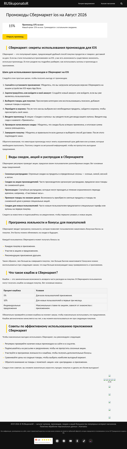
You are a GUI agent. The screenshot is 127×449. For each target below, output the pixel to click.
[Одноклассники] (77, 441)
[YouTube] (70, 441)
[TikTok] (84, 441)
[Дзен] (90, 441)
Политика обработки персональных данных (58, 427)
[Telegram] (64, 441)
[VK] (57, 441)
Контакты (83, 427)
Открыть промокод (14, 37)
